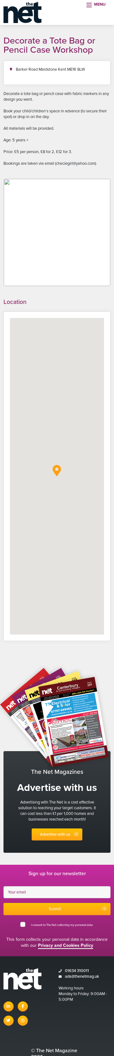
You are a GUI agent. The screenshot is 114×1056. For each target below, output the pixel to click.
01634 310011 (77, 970)
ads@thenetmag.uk (82, 976)
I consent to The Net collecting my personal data (62, 925)
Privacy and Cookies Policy (65, 945)
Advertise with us (55, 834)
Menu (99, 4)
